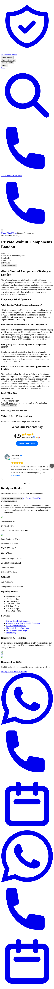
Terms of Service (20, 671)
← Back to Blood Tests (32, 498)
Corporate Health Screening (17, 628)
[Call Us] (27, 776)
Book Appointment (9, 265)
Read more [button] (15, 475)
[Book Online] (27, 829)
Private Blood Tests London (17, 621)
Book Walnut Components (12, 498)
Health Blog (11, 633)
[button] (2, 466)
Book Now (17, 175)
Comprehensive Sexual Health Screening (23, 623)
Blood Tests (12, 233)
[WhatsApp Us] (27, 724)
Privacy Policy (7, 671)
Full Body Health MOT (16, 626)
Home (3, 233)
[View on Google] (7, 457)
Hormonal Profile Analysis (17, 630)
